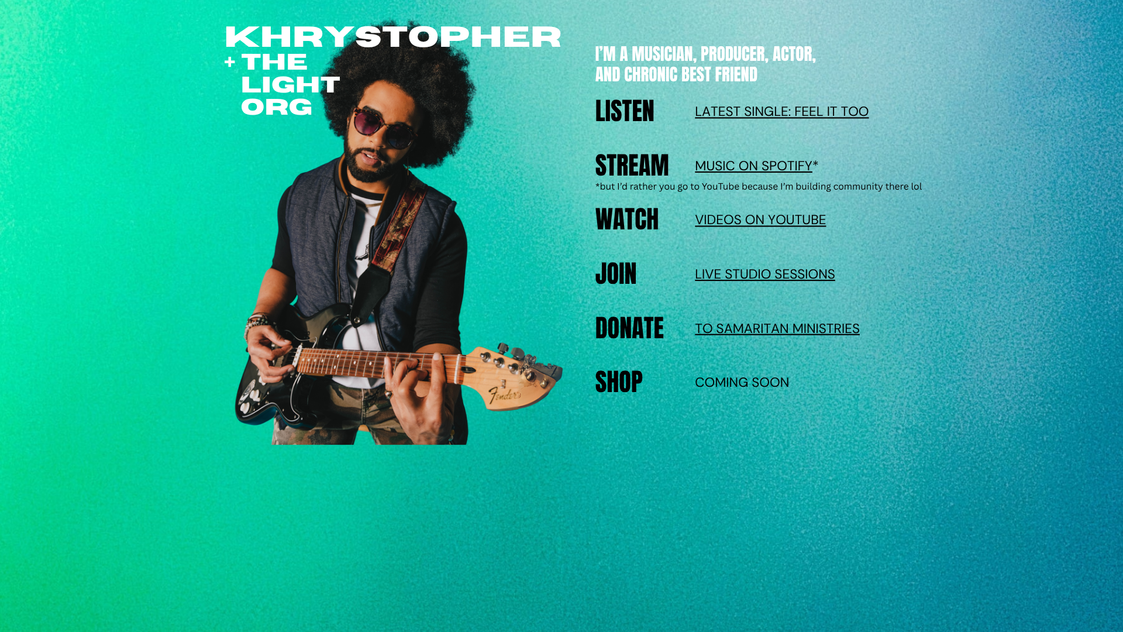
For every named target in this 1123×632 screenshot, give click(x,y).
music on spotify (753, 166)
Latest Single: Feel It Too (782, 112)
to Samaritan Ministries (777, 328)
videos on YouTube (760, 220)
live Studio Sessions (765, 274)
